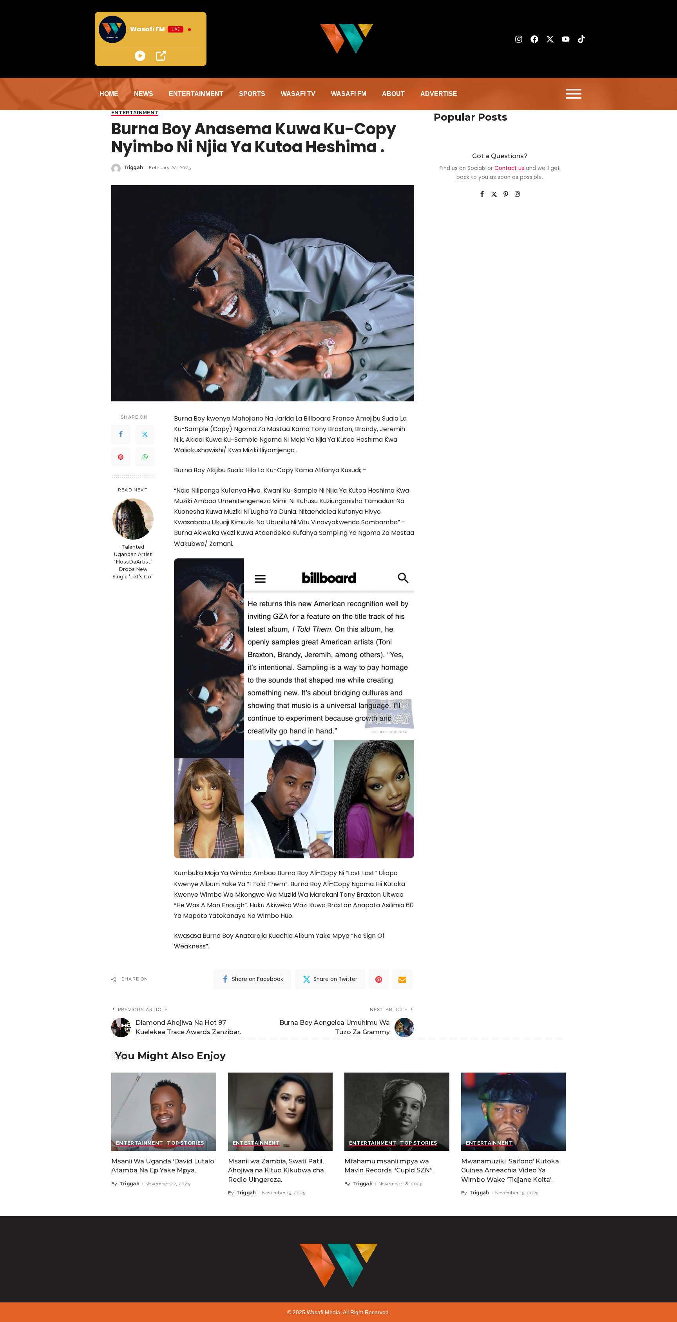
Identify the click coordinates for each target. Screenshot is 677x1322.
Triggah (133, 167)
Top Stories (185, 1143)
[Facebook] (534, 39)
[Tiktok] (581, 39)
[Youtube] (566, 39)
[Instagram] (519, 39)
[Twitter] (145, 434)
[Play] (140, 55)
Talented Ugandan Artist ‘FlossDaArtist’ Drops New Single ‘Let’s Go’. (133, 562)
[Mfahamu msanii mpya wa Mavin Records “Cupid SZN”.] (396, 1112)
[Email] (402, 979)
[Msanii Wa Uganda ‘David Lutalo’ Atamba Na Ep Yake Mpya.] (163, 1112)
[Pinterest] (120, 457)
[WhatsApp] (145, 457)
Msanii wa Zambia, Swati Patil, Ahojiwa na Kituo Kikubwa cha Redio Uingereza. (276, 1170)
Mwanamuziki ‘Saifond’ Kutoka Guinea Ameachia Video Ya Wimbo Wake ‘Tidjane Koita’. (510, 1170)
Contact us (509, 168)
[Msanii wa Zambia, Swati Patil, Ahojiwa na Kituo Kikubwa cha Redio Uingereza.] (280, 1112)
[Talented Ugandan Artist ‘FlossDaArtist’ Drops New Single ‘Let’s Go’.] (133, 519)
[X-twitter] (550, 39)
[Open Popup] (160, 55)
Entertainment (134, 113)
